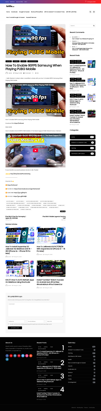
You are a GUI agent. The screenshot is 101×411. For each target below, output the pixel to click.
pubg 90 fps (61, 205)
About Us (74, 407)
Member (12, 2)
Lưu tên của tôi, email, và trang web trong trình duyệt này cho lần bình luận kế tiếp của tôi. (31, 324)
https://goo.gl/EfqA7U (20, 192)
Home (7, 2)
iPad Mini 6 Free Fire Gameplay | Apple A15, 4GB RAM (16, 218)
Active (8, 61)
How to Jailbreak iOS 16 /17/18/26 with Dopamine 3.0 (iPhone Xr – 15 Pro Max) (51, 248)
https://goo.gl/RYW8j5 (20, 196)
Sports (70, 375)
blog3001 (74, 37)
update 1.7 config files (26, 209)
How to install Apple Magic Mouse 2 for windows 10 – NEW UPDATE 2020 (82, 49)
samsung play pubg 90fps (13, 209)
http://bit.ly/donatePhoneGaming (20, 174)
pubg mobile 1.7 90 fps (24, 207)
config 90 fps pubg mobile (24, 205)
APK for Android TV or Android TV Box (54, 12)
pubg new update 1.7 (54, 207)
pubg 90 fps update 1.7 (12, 207)
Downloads (14, 12)
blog (73, 46)
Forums (86, 407)
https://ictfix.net (19, 123)
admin (10, 73)
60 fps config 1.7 (10, 201)
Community (92, 407)
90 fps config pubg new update (34, 203)
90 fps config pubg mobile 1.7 (47, 201)
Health (70, 359)
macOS (70, 366)
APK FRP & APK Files (71, 12)
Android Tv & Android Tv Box (75, 350)
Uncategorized (32, 61)
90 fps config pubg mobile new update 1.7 (16, 203)
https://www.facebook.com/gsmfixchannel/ (27, 189)
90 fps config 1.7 (20, 201)
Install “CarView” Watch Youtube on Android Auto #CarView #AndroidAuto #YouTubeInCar (50, 282)
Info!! (26, 2)
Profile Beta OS (72, 369)
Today (23, 61)
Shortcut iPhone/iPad (37, 12)
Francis (74, 41)
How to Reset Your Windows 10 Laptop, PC (83, 39)
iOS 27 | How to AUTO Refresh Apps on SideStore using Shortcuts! (20, 281)
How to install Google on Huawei (15, 17)
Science (70, 372)
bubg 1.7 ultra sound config (50, 203)
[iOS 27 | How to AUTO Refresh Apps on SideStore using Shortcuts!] (20, 268)
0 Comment (28, 73)
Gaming (16, 61)
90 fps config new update (32, 201)
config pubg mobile (37, 205)
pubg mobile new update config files (39, 207)
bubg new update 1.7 (11, 205)
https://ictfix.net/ (12, 185)
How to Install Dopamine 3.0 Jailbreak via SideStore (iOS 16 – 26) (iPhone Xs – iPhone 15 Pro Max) (19, 250)
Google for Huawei (24, 12)
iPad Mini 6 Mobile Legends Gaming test (54, 218)
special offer (19, 2)
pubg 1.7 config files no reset (50, 205)
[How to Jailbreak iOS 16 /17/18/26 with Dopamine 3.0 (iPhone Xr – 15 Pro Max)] (51, 235)
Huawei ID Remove (31, 17)
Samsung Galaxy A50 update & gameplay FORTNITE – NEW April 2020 (83, 43)
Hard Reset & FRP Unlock (74, 356)
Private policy (80, 407)
